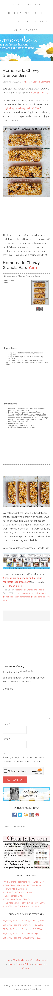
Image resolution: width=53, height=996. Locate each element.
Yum (32, 267)
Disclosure (39, 964)
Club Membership (39, 960)
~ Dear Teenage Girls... (13, 895)
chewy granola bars (24, 593)
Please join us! (15, 585)
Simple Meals (20, 960)
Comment (8, 688)
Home (7, 960)
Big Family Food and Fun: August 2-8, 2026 (22, 929)
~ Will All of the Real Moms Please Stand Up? (23, 881)
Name (6, 724)
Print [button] (41, 310)
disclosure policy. (40, 92)
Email (6, 738)
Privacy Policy (23, 964)
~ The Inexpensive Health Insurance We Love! (24, 902)
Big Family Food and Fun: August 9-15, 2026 (23, 924)
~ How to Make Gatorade (15, 888)
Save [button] (38, 310)
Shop (10, 964)
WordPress (29, 989)
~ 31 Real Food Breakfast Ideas (17, 892)
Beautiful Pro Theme (30, 985)
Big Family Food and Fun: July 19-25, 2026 (22, 937)
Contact (26, 968)
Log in (38, 989)
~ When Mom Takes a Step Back (18, 899)
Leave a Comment (41, 81)
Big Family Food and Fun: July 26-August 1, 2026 (25, 933)
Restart (18, 589)
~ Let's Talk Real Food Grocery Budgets (21, 906)
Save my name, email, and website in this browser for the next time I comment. (23, 759)
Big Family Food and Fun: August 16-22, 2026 (23, 920)
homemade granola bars (31, 596)
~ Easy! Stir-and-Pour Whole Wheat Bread (22, 885)
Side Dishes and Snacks (33, 589)
